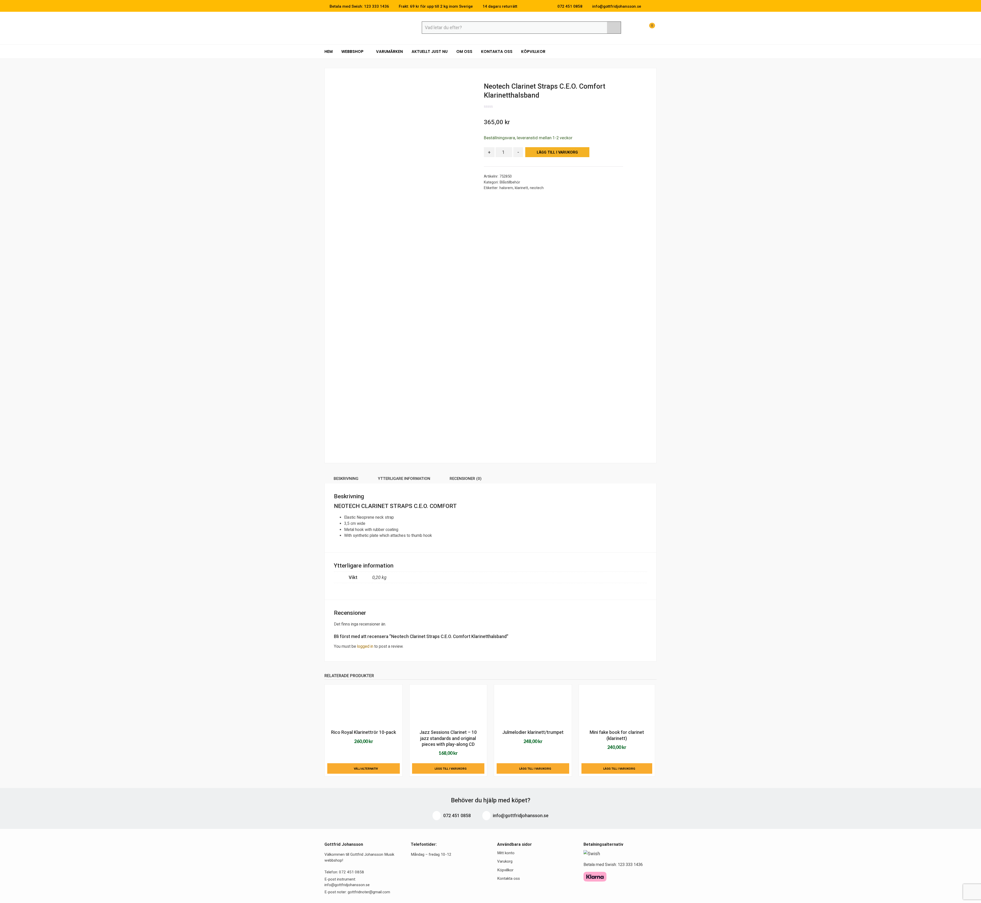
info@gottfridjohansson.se (520, 815)
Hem (328, 51)
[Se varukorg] (647, 28)
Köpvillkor (533, 51)
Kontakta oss (496, 51)
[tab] (346, 479)
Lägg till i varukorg (557, 152)
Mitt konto (506, 853)
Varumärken (389, 51)
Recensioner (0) (466, 478)
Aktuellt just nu (430, 51)
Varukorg (504, 861)
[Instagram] (655, 6)
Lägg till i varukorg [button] (450, 768)
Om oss (464, 51)
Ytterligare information (404, 478)
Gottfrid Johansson (361, 27)
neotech (537, 188)
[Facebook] (647, 6)
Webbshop (353, 51)
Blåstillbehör (510, 182)
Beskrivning (346, 478)
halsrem (506, 188)
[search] (614, 27)
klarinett (521, 188)
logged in (365, 646)
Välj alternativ (366, 768)
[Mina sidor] (635, 28)
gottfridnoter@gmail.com (369, 892)
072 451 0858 (456, 815)
